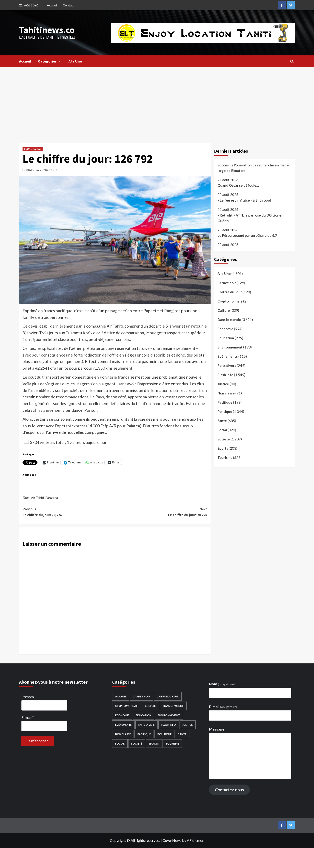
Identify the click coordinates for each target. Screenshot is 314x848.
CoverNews (172, 840)
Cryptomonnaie (230, 301)
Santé (222, 421)
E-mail (27, 717)
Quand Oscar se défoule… (238, 185)
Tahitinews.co (46, 30)
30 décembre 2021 (38, 170)
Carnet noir (226, 283)
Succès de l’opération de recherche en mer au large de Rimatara (253, 168)
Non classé (226, 393)
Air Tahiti (37, 498)
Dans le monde (229, 319)
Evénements (227, 356)
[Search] (292, 61)
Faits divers (226, 365)
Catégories (47, 61)
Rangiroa (51, 498)
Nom (222, 684)
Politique (224, 411)
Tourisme (224, 457)
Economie (225, 329)
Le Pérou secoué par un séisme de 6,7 (247, 235)
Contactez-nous (229, 789)
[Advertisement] (157, 101)
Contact (69, 5)
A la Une (75, 61)
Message (216, 729)
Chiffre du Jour (33, 149)
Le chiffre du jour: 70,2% (42, 512)
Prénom (27, 696)
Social (222, 430)
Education (225, 338)
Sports (222, 448)
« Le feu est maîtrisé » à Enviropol (244, 200)
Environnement (230, 347)
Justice (223, 384)
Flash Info (225, 375)
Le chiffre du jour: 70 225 (187, 512)
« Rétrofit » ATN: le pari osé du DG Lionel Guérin (249, 218)
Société (223, 439)
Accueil (52, 5)
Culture (223, 310)
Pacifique (224, 402)
